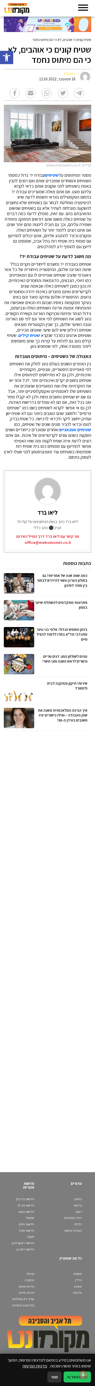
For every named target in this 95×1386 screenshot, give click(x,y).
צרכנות (77, 1292)
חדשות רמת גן (25, 1249)
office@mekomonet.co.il (48, 542)
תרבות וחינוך (26, 1292)
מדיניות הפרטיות (35, 1366)
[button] (6, 57)
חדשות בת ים (26, 1205)
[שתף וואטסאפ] (47, 93)
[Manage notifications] (83, 1375)
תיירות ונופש (26, 1286)
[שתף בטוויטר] (63, 93)
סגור (54, 1377)
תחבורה (29, 1280)
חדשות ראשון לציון (23, 1243)
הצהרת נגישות (73, 1230)
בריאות (77, 1205)
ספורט (78, 1286)
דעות (78, 1212)
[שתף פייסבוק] (15, 93)
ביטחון (78, 1199)
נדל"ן (78, 1280)
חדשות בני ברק (25, 1199)
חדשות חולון (26, 1224)
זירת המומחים (73, 1218)
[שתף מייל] (31, 93)
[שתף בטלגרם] (79, 93)
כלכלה (78, 1224)
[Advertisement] (47, 946)
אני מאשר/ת (77, 1377)
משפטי (77, 1274)
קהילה (30, 1274)
